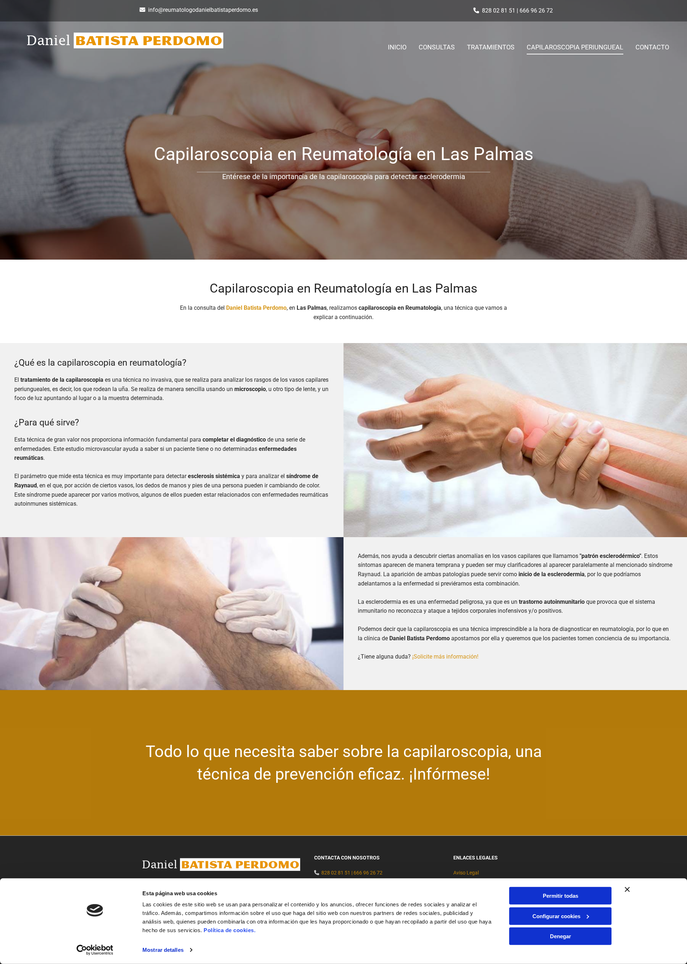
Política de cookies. (229, 930)
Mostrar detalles (163, 950)
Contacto (652, 47)
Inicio (397, 47)
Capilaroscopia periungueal (575, 47)
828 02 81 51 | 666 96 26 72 (517, 10)
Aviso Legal (466, 873)
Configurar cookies (556, 916)
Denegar (560, 936)
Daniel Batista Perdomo (256, 307)
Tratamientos (491, 47)
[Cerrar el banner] (627, 889)
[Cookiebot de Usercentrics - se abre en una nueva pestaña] (95, 950)
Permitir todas (560, 896)
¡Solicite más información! (445, 656)
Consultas (437, 47)
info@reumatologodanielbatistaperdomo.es (203, 9)
